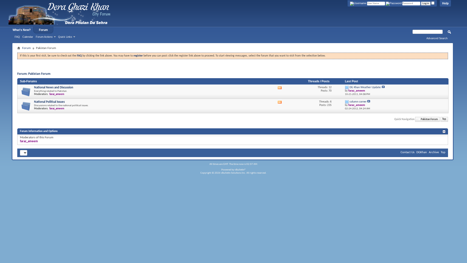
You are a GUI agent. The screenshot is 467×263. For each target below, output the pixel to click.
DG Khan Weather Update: (365, 87)
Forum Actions (44, 36)
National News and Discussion (53, 87)
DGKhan (421, 152)
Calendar (27, 36)
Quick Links (65, 36)
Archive (434, 152)
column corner (358, 101)
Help (445, 3)
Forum (43, 30)
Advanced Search (437, 38)
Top (444, 119)
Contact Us (407, 152)
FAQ (17, 36)
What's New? (22, 30)
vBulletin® (240, 170)
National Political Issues (49, 101)
